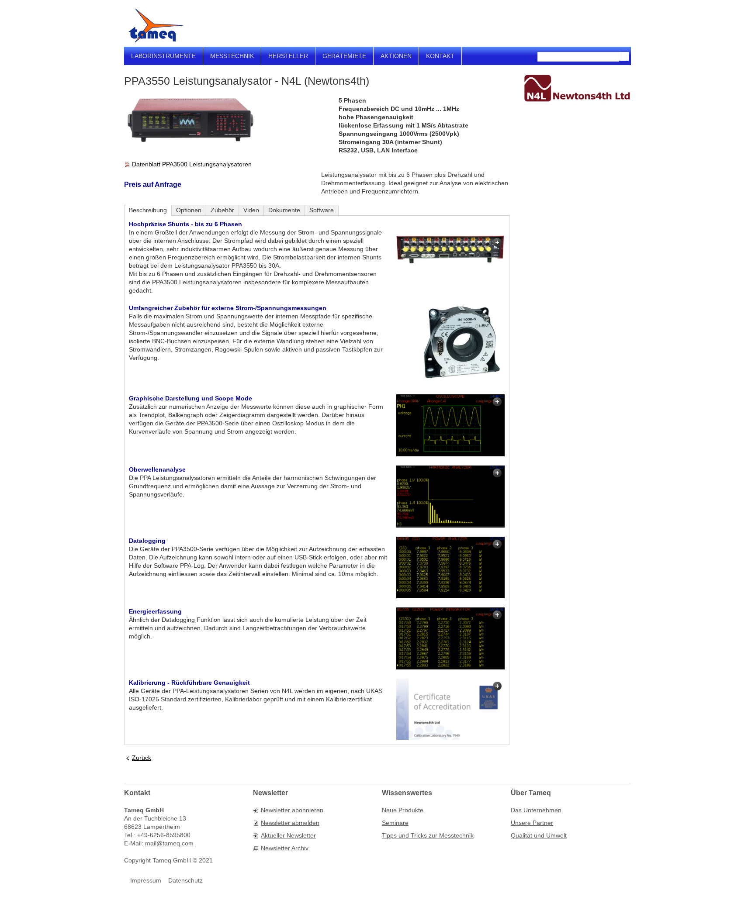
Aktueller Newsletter (288, 835)
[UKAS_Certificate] (450, 709)
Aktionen (396, 55)
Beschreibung (148, 210)
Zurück (141, 757)
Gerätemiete (344, 55)
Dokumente (284, 210)
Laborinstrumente (163, 55)
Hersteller (288, 55)
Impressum (145, 880)
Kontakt (440, 55)
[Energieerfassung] (450, 638)
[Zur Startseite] (156, 25)
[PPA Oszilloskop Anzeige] (450, 425)
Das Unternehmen (536, 810)
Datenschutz (185, 880)
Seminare (395, 822)
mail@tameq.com (169, 843)
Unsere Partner (532, 822)
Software (321, 210)
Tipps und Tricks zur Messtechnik (428, 835)
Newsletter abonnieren (292, 810)
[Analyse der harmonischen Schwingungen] (450, 497)
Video (251, 210)
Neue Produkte (402, 810)
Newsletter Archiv (284, 848)
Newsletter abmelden (290, 822)
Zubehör (222, 210)
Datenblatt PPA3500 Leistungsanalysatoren (192, 164)
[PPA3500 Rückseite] (450, 250)
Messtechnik (232, 55)
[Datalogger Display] (450, 568)
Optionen (188, 210)
